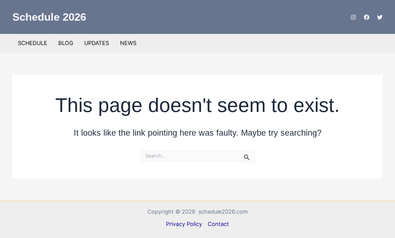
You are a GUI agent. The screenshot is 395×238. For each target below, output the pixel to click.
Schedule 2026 (49, 17)
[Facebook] (366, 17)
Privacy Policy (184, 224)
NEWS (128, 43)
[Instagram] (353, 17)
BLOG (65, 43)
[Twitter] (380, 17)
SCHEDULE (32, 43)
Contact (218, 224)
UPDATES (96, 43)
